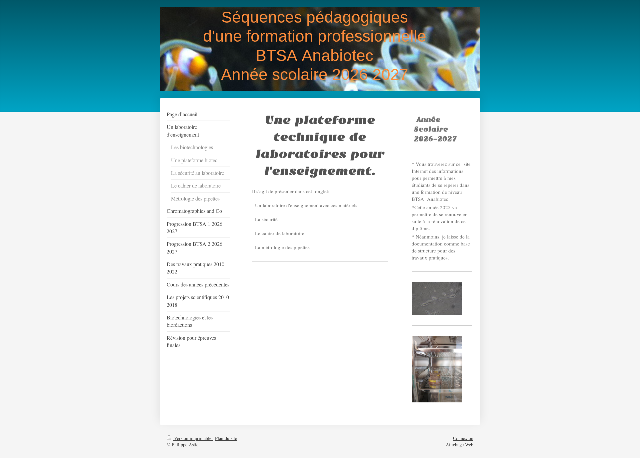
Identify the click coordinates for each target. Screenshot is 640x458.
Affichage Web (459, 444)
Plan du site (226, 438)
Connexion (463, 438)
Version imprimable (193, 438)
